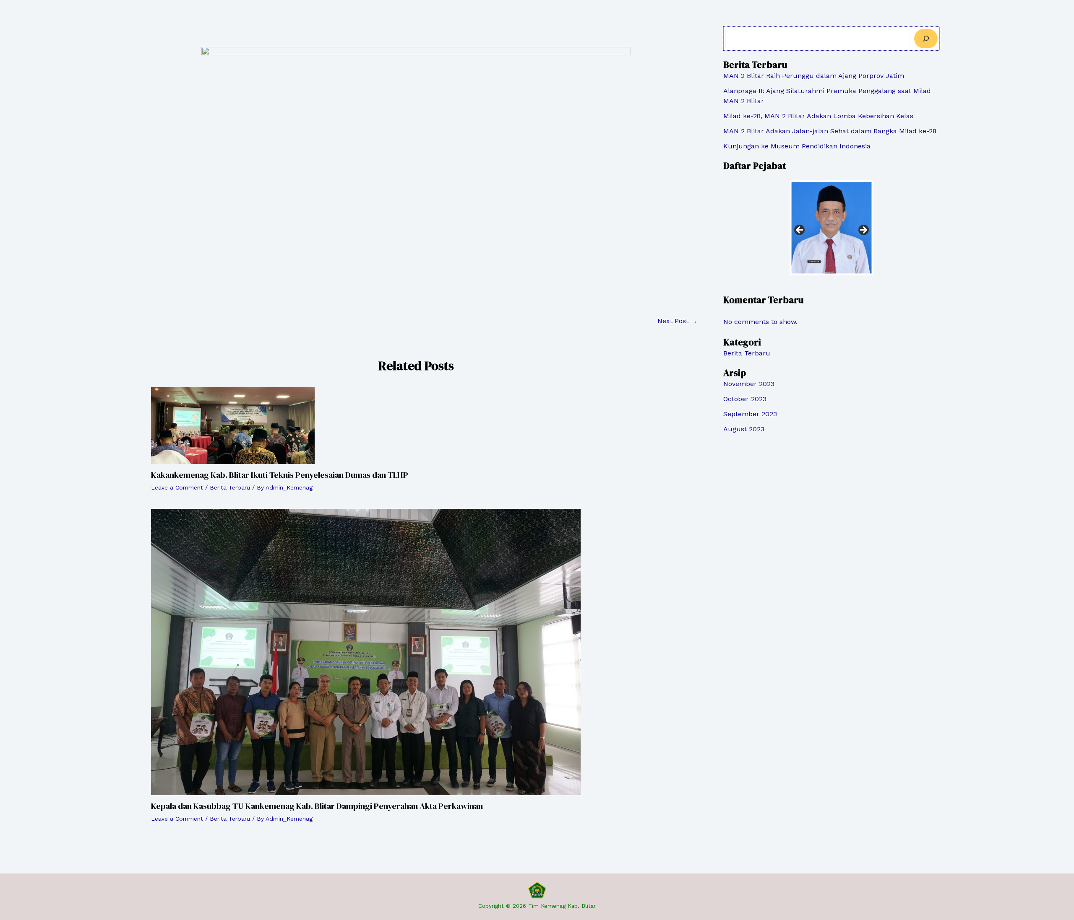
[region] (831, 233)
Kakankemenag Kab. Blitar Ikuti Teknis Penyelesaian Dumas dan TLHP (279, 475)
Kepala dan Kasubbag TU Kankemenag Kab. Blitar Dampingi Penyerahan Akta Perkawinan (317, 806)
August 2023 (743, 429)
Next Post (677, 321)
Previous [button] (800, 230)
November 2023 (748, 384)
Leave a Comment (177, 487)
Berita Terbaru (230, 487)
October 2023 (744, 399)
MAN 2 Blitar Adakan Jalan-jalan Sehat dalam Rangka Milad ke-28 (829, 131)
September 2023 (750, 414)
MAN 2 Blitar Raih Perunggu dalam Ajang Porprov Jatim (813, 76)
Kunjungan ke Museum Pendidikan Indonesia (797, 146)
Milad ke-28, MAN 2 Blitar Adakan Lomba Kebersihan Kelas (818, 116)
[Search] (926, 38)
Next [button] (863, 230)
